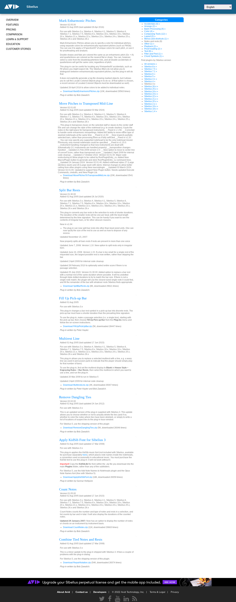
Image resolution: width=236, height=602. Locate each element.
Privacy (175, 592)
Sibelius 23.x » (151, 94)
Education (13, 44)
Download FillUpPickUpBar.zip (77, 326)
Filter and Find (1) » (153, 54)
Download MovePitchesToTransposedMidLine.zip (86, 175)
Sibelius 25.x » (151, 89)
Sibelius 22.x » (151, 96)
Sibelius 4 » (149, 81)
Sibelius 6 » (149, 74)
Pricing (11, 29)
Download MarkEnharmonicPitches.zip (81, 91)
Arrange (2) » (150, 26)
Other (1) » (149, 44)
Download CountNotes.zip (75, 527)
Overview (12, 19)
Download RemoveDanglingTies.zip (80, 427)
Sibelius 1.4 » (150, 111)
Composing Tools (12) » (155, 34)
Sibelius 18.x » (151, 109)
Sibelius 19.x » (151, 106)
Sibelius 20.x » (151, 101)
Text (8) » (148, 51)
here (85, 455)
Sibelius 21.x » (151, 99)
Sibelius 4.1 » (150, 79)
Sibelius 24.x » (151, 91)
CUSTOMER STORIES (18, 48)
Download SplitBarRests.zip (76, 286)
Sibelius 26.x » (151, 86)
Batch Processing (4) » (155, 29)
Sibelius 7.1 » (150, 71)
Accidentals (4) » (152, 24)
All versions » (150, 64)
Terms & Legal (157, 592)
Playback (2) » (151, 46)
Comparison (14, 34)
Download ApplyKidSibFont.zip (77, 477)
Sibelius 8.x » (150, 66)
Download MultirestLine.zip (76, 385)
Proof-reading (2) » (153, 49)
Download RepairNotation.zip (77, 562)
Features (12, 24)
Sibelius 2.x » (150, 104)
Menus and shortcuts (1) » (156, 39)
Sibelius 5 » (149, 76)
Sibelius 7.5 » (150, 69)
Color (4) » (149, 31)
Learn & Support (17, 39)
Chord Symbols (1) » (154, 56)
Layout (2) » (149, 36)
